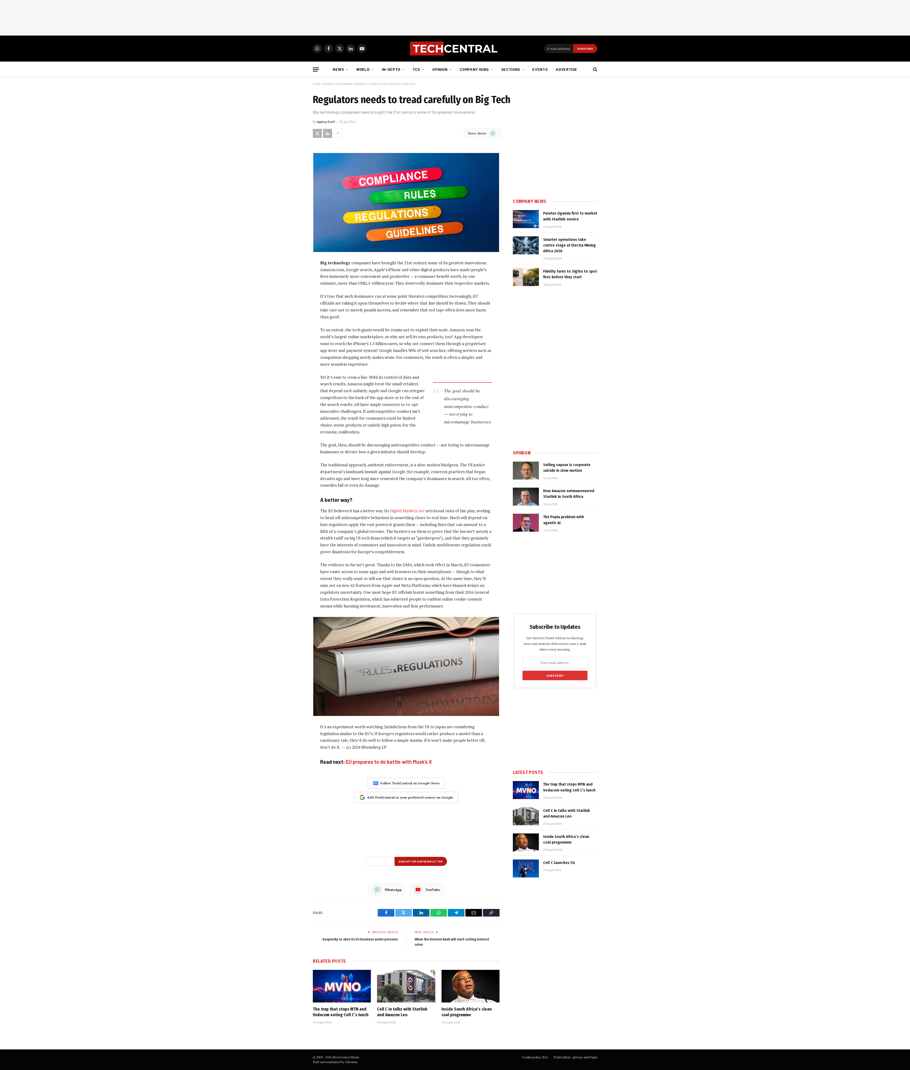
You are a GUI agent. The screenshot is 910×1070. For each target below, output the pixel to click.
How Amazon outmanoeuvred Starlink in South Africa (568, 493)
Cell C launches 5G (559, 862)
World (362, 69)
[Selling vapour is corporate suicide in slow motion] (526, 471)
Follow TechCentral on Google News (410, 783)
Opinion (439, 69)
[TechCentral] (455, 49)
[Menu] (316, 69)
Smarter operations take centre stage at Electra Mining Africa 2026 (569, 245)
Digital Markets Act (407, 510)
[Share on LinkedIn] (327, 133)
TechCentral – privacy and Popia (575, 1057)
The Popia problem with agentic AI (563, 519)
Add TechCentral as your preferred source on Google (410, 797)
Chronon (351, 1062)
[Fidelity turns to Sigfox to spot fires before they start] (526, 277)
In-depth (391, 69)
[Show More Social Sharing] (338, 133)
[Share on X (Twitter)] (317, 133)
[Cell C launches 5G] (526, 868)
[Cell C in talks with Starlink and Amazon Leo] (406, 986)
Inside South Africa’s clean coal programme (466, 1012)
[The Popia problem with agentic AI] (526, 523)
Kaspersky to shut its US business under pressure (360, 939)
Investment (344, 83)
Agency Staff (326, 122)
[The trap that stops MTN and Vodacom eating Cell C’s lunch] (342, 986)
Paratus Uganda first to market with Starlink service (570, 216)
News (338, 69)
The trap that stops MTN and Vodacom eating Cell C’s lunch (341, 1012)
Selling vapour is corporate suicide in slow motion (566, 467)
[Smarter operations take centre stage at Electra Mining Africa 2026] (526, 245)
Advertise (566, 69)
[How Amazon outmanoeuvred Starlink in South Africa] (526, 497)
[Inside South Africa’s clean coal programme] (470, 986)
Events (540, 69)
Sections (510, 69)
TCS (416, 69)
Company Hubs (474, 69)
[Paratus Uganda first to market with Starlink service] (526, 219)
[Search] (594, 69)
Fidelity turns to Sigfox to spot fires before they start (570, 274)
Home (317, 83)
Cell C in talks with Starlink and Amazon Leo (402, 1012)
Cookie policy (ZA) (535, 1057)
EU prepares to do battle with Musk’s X (389, 762)
